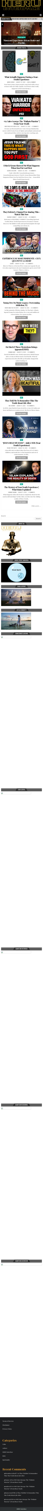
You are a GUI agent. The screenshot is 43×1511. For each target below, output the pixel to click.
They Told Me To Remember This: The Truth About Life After (21, 401)
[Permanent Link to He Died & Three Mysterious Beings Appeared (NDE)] (21, 331)
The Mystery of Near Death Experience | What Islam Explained (21, 488)
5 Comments (31, 492)
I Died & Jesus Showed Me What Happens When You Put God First (22, 166)
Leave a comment (31, 82)
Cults (4, 1444)
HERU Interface (7, 1452)
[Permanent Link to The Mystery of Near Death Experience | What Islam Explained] (21, 471)
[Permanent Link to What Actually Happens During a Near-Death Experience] (21, 61)
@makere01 (8, 1486)
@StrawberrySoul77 (10, 1473)
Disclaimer (6, 1425)
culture (4, 1448)
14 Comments (32, 448)
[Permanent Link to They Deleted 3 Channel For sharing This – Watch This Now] (21, 196)
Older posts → (36, 506)
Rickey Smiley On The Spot (12, 307)
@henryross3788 (9, 1493)
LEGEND (12, 263)
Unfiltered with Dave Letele (11, 126)
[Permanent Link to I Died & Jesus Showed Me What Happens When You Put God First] (21, 150)
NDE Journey (12, 405)
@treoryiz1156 (9, 1499)
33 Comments (32, 217)
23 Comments (34, 307)
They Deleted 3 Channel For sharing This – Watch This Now (21, 213)
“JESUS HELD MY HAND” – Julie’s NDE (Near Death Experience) (21, 444)
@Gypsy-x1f (8, 1480)
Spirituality (21, 37)
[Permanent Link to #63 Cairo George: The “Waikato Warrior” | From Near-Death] (21, 105)
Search (3, 516)
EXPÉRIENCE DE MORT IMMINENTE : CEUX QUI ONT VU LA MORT (21, 259)
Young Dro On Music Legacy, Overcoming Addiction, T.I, (21, 303)
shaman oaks (11, 352)
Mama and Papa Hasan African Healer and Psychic (22, 41)
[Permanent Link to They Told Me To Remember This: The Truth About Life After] (21, 381)
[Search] (40, 15)
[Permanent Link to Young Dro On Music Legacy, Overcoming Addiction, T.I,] (21, 287)
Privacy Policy (7, 1429)
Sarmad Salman (12, 492)
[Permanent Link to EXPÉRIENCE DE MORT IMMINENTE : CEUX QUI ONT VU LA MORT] (21, 243)
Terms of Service (8, 1421)
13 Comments (32, 170)
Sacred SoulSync (11, 170)
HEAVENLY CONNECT (12, 217)
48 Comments (30, 405)
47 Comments (29, 263)
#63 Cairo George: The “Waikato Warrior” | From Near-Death (21, 122)
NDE (21, 74)
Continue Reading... (21, 92)
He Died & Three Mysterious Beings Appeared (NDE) (21, 348)
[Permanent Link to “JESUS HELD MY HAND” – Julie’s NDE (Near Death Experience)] (21, 427)
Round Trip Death (12, 448)
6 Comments (35, 126)
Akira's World (10, 82)
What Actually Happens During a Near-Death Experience (21, 78)
